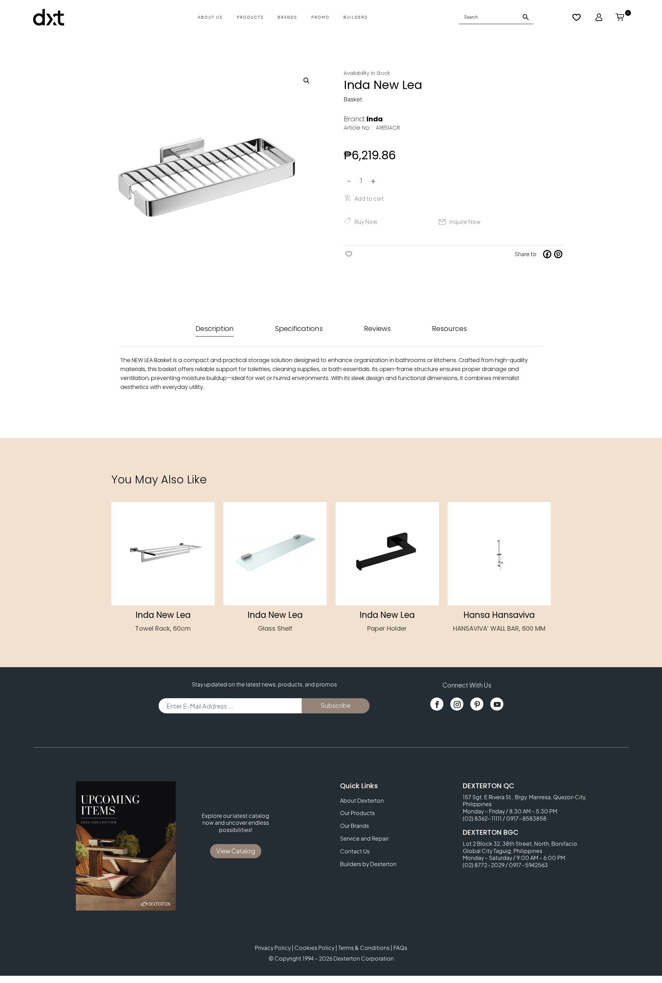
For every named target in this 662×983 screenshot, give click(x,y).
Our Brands (354, 825)
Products (250, 17)
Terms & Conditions (364, 947)
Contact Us (355, 851)
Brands (287, 17)
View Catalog (235, 851)
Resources (449, 328)
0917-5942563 (528, 865)
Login (598, 17)
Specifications (299, 328)
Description (214, 328)
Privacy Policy (273, 947)
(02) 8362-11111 (482, 818)
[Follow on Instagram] (456, 704)
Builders (355, 17)
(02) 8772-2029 (483, 865)
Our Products (357, 813)
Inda (375, 119)
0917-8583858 (526, 818)
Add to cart (369, 198)
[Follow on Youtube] (496, 704)
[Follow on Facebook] (436, 704)
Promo (320, 17)
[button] (306, 80)
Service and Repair (364, 838)
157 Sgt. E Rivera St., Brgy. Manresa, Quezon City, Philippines (524, 800)
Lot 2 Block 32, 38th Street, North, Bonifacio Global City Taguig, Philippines (520, 847)
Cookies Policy (314, 947)
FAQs (400, 947)
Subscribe (336, 705)
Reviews (377, 328)
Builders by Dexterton (368, 864)
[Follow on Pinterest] (476, 704)
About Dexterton (362, 800)
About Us (210, 17)
